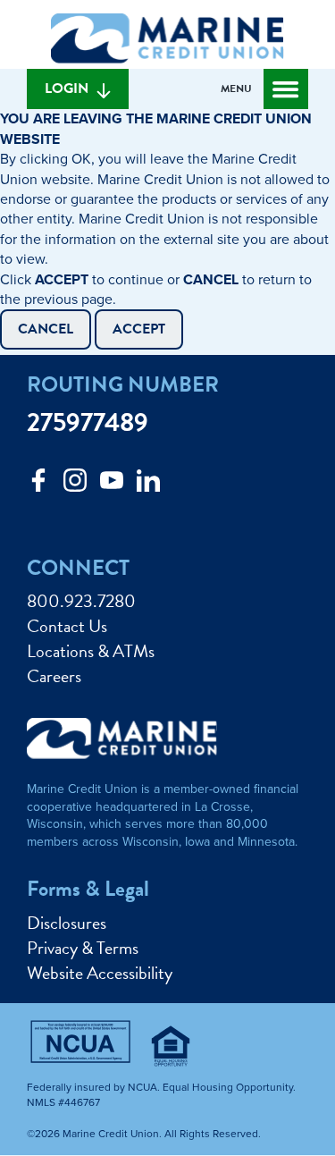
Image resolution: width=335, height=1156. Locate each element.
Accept (139, 329)
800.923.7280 (81, 600)
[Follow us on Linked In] (148, 485)
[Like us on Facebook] (38, 485)
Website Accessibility (99, 972)
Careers (54, 675)
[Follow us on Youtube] (111, 485)
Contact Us (67, 625)
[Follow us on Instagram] (75, 485)
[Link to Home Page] (167, 41)
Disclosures (66, 922)
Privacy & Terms (82, 947)
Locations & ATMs (91, 650)
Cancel (45, 329)
